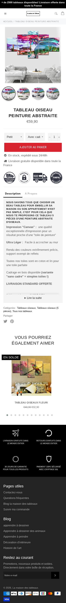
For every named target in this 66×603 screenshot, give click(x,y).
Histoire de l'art (12, 548)
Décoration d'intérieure (17, 542)
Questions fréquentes (16, 498)
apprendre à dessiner (16, 525)
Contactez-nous (12, 492)
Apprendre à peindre (15, 536)
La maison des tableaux (25, 588)
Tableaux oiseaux (26, 308)
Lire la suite (34, 298)
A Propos (31, 193)
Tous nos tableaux (22, 311)
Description (13, 193)
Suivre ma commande (16, 509)
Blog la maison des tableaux (20, 503)
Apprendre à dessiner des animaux (24, 531)
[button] (7, 415)
